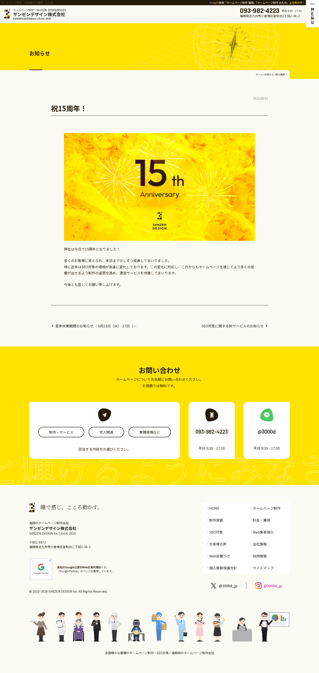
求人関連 (106, 432)
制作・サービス (61, 432)
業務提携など (149, 432)
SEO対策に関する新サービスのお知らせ (232, 325)
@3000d (267, 431)
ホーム (259, 74)
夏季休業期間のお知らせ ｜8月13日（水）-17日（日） (96, 325)
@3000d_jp (228, 585)
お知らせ (269, 74)
